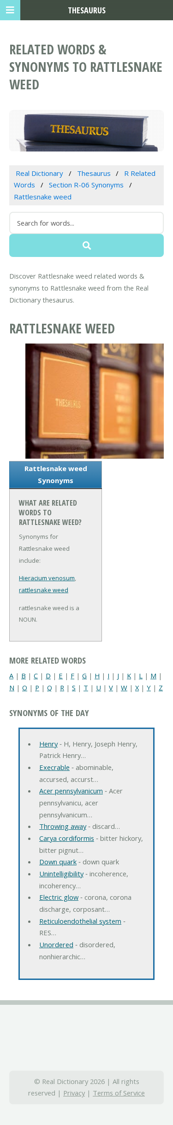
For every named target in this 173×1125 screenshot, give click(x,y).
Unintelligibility (61, 873)
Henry (48, 743)
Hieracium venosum (47, 578)
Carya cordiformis (66, 838)
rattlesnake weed (43, 590)
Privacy (74, 1092)
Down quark (58, 861)
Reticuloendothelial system (80, 921)
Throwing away (62, 826)
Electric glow (58, 897)
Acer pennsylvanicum (71, 790)
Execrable (54, 767)
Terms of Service (119, 1092)
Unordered (56, 944)
